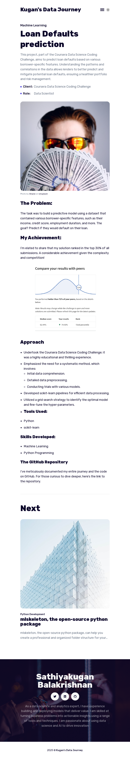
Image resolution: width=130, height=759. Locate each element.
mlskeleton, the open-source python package (64, 621)
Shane (32, 194)
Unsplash (43, 194)
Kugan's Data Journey (50, 9)
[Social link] (55, 696)
